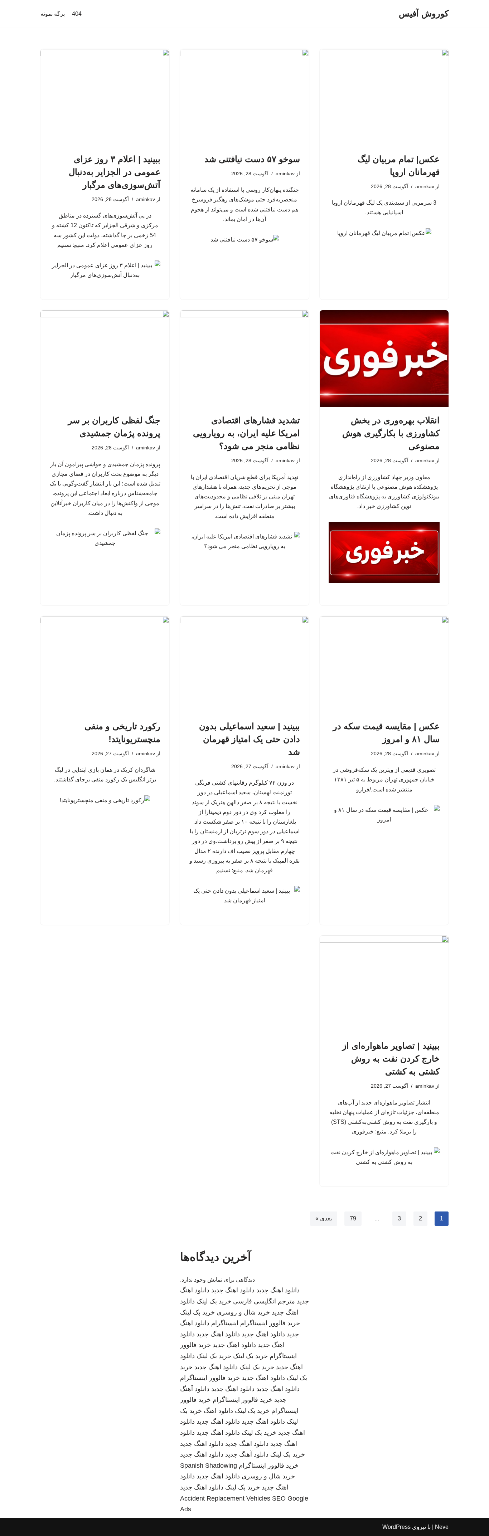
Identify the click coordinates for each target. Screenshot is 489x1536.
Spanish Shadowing (208, 1465)
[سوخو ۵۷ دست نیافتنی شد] (244, 97)
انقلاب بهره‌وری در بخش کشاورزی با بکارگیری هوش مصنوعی (391, 433)
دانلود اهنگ (218, 1410)
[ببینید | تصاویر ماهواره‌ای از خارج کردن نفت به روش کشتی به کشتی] (384, 984)
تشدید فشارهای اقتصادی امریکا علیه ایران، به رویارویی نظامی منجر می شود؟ (246, 433)
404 (77, 14)
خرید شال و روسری (243, 1312)
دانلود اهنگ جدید (278, 1290)
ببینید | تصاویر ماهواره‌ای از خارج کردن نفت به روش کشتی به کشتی (391, 1058)
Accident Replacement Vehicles (225, 1498)
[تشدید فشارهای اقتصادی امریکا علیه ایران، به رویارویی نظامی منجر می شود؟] (244, 358)
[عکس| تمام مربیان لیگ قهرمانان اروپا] (384, 97)
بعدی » (323, 1218)
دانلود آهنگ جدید (246, 1454)
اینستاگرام (224, 1323)
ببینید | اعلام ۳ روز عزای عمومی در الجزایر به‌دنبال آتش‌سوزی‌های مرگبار (114, 172)
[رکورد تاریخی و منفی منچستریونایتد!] (104, 664)
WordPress (396, 1527)
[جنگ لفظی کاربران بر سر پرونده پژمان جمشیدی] (104, 358)
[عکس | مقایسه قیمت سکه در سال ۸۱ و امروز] (384, 664)
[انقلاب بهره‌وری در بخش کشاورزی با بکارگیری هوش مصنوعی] (384, 358)
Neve (442, 1527)
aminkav (424, 186)
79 (353, 1218)
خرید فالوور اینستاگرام (270, 1323)
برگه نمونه (52, 14)
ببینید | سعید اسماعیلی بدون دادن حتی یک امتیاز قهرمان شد (249, 739)
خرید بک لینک (214, 1301)
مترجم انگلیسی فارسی (264, 1301)
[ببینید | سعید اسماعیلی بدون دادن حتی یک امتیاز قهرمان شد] (244, 664)
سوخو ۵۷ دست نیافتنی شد (252, 159)
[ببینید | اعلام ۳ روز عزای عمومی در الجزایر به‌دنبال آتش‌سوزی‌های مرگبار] (104, 97)
